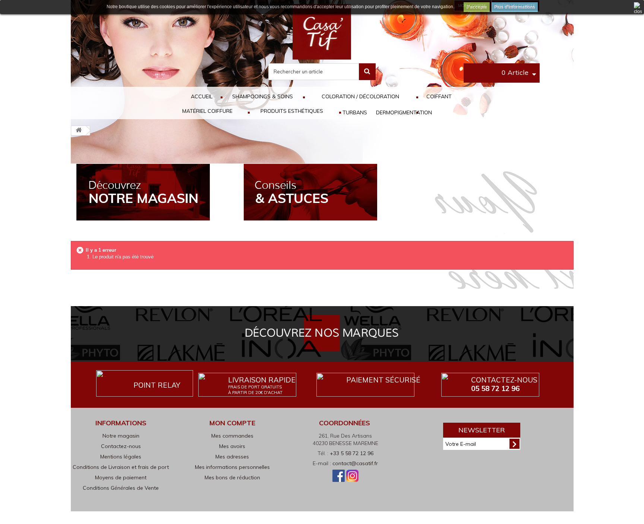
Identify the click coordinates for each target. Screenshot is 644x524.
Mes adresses (232, 456)
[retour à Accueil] (79, 130)
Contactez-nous (504, 384)
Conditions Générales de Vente (121, 488)
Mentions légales (120, 456)
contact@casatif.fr (355, 463)
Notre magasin (120, 435)
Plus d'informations (514, 7)
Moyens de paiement (120, 477)
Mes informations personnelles (232, 467)
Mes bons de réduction (232, 477)
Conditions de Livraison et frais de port (121, 467)
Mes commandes (232, 435)
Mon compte (232, 423)
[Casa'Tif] (322, 31)
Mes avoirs (232, 446)
